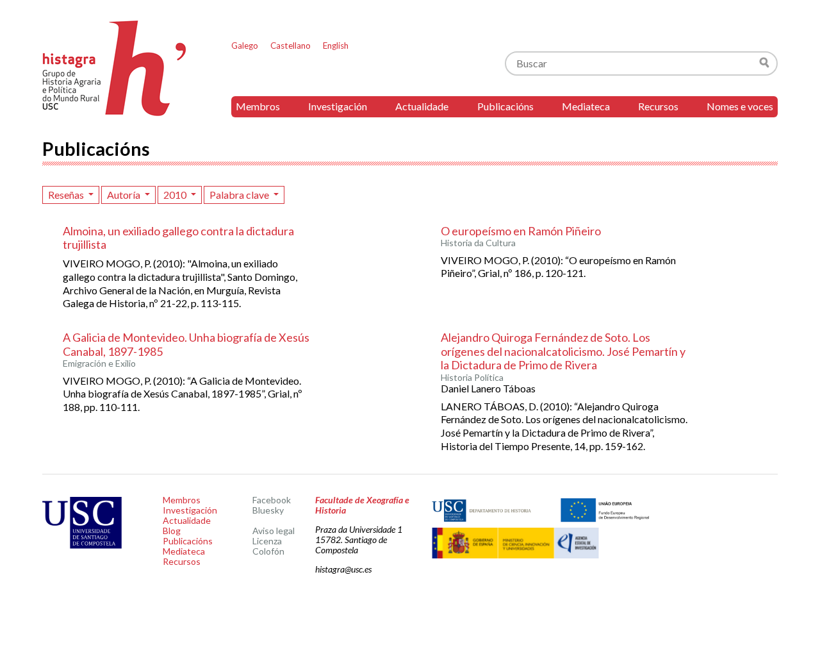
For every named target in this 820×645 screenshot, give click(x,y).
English (335, 45)
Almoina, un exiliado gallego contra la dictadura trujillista (178, 238)
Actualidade (421, 106)
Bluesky (268, 510)
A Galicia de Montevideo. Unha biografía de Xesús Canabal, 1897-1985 (186, 344)
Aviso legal (273, 530)
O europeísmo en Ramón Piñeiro (521, 231)
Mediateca (586, 106)
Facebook (271, 499)
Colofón (268, 551)
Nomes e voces (740, 106)
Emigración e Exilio (99, 363)
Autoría (124, 194)
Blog (172, 530)
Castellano (290, 45)
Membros (258, 106)
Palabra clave (240, 194)
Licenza (267, 540)
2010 (175, 194)
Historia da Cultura (478, 243)
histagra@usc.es (343, 569)
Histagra (114, 68)
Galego (244, 45)
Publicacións (505, 106)
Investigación (337, 106)
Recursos (658, 106)
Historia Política (472, 378)
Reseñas (67, 194)
